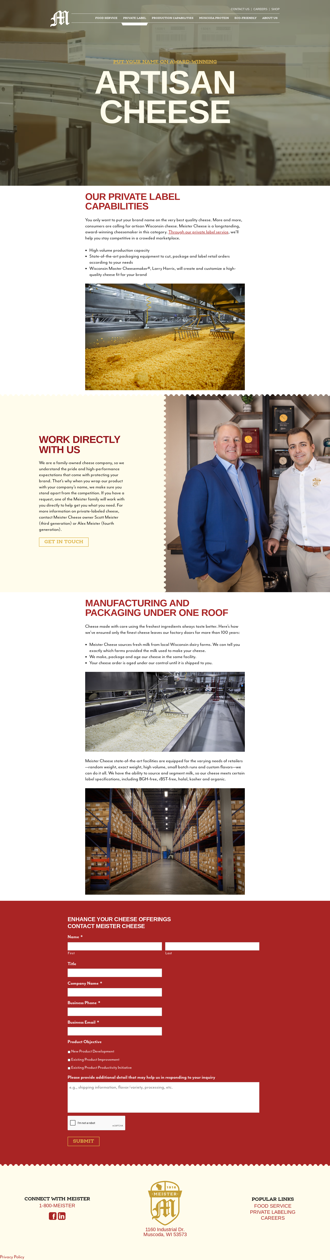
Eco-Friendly (245, 18)
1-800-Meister (57, 1205)
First (71, 953)
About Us (270, 18)
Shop (275, 9)
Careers (260, 9)
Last (168, 953)
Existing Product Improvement (95, 1059)
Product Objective (85, 1041)
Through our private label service (198, 232)
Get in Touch (63, 541)
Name (75, 937)
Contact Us (240, 9)
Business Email (83, 1022)
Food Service (106, 18)
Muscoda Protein (214, 18)
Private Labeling (272, 1212)
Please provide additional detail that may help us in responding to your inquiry (141, 1077)
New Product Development (92, 1051)
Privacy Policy (12, 1257)
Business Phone (84, 1002)
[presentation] (97, 1123)
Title (72, 963)
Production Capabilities (172, 18)
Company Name (85, 983)
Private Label (134, 18)
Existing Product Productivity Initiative (101, 1067)
